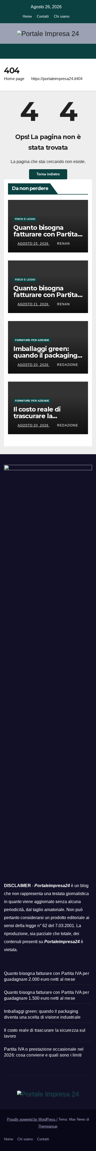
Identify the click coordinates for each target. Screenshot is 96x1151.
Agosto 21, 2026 (34, 304)
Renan (63, 244)
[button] (78, 51)
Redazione (67, 365)
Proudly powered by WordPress (32, 1119)
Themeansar (47, 1126)
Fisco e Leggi (25, 218)
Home (27, 16)
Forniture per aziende (32, 340)
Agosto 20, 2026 (34, 365)
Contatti (43, 16)
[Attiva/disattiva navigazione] (87, 51)
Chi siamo (61, 16)
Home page (14, 78)
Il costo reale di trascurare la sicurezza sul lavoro (43, 415)
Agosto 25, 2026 (34, 244)
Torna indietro (48, 174)
